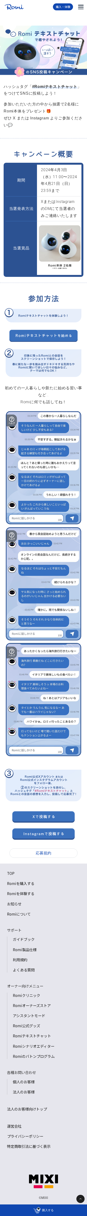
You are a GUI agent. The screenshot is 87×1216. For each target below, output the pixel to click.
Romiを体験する (20, 893)
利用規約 (20, 959)
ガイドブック (24, 939)
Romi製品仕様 (24, 949)
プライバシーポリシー (25, 1136)
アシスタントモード (29, 1015)
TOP (10, 873)
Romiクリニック (26, 995)
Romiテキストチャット (32, 1035)
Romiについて (19, 914)
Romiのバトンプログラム (34, 1056)
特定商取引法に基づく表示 (29, 1146)
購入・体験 (63, 7)
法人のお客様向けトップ (27, 1109)
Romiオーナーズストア (32, 1005)
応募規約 (43, 853)
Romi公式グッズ (26, 1025)
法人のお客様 (24, 1091)
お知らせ (14, 903)
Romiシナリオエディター (33, 1046)
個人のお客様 (24, 1081)
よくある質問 (24, 969)
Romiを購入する (20, 883)
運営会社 (14, 1126)
